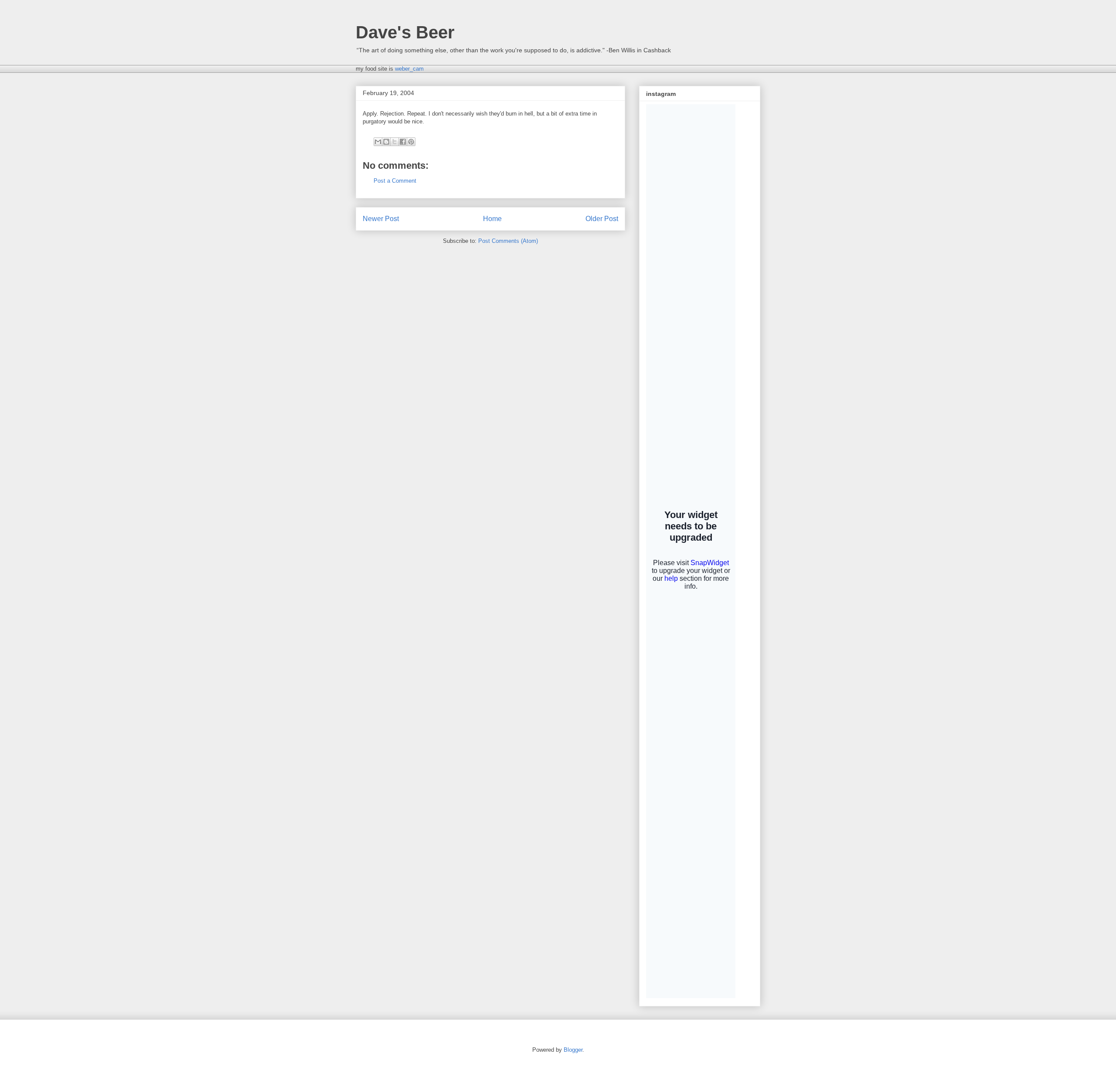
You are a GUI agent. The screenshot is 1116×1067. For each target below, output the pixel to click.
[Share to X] (394, 141)
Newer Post (381, 218)
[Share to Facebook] (402, 141)
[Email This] (378, 141)
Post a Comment (395, 180)
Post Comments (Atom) (508, 241)
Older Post (601, 218)
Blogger (573, 1050)
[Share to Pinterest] (411, 141)
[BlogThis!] (386, 141)
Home (492, 218)
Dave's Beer (405, 32)
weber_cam (409, 68)
